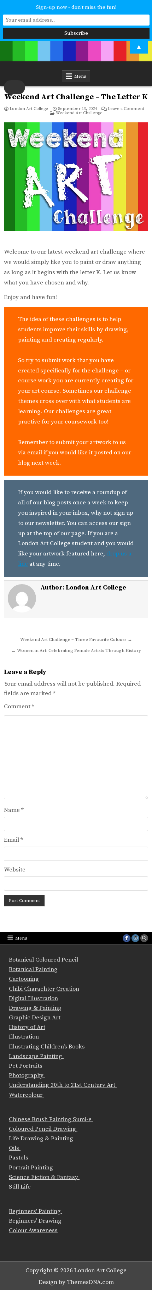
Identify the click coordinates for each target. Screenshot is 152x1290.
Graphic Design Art (34, 1018)
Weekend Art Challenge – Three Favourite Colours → (76, 639)
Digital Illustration (33, 998)
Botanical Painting (33, 969)
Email (13, 840)
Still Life (20, 1187)
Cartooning (24, 979)
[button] (14, 87)
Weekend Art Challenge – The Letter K (76, 97)
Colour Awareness (33, 1230)
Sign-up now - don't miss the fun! (76, 7)
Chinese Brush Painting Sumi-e (51, 1119)
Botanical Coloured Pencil (44, 960)
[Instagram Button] (135, 938)
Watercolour (26, 1095)
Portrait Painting (31, 1168)
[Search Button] (144, 938)
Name (14, 810)
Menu (80, 76)
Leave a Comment (126, 109)
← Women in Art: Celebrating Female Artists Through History (76, 650)
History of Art (27, 1027)
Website (14, 870)
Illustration (24, 1037)
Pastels (19, 1158)
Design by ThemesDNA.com (76, 1282)
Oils (15, 1148)
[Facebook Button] (126, 938)
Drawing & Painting (35, 1008)
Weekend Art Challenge (79, 113)
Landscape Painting (36, 1056)
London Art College (29, 109)
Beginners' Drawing (35, 1221)
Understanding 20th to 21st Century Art (63, 1085)
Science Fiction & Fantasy (44, 1177)
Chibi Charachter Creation (44, 989)
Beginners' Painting (35, 1211)
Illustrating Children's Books (47, 1047)
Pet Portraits (26, 1066)
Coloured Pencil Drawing (43, 1129)
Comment (19, 706)
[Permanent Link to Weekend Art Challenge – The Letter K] (76, 182)
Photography (27, 1075)
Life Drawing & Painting (42, 1138)
